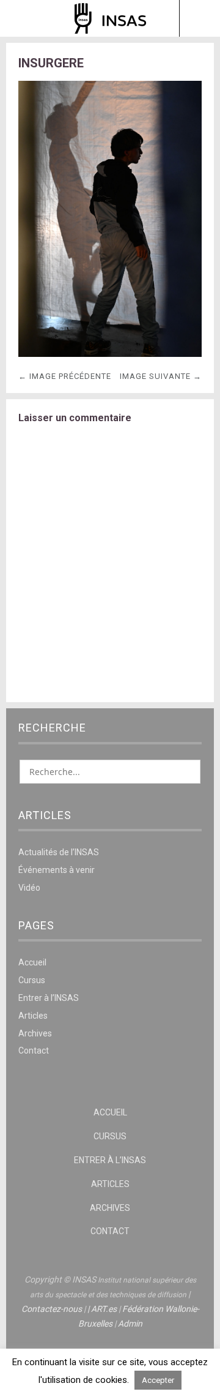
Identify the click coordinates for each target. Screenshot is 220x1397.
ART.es (104, 1309)
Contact (33, 1050)
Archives (35, 1033)
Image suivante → (161, 376)
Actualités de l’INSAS (58, 852)
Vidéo (29, 888)
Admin (130, 1323)
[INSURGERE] (110, 353)
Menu (21, 18)
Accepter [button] (158, 1380)
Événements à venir (56, 870)
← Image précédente (64, 376)
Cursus (31, 980)
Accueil (32, 962)
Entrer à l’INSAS (48, 998)
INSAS (110, 18)
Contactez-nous (51, 1309)
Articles (33, 1016)
